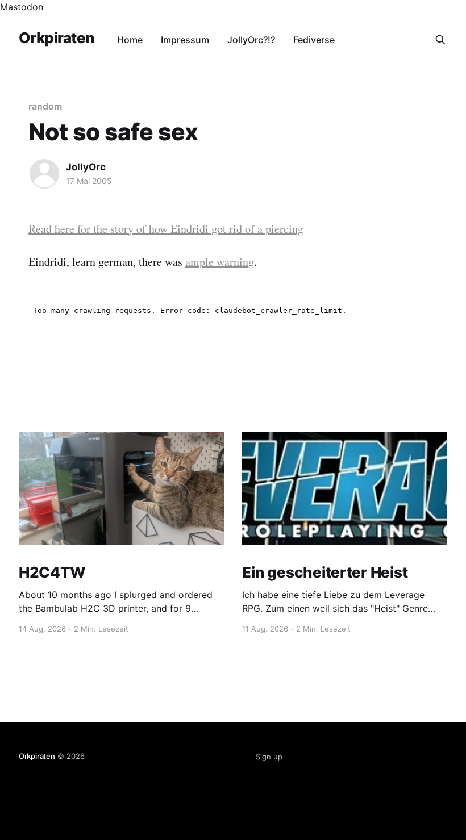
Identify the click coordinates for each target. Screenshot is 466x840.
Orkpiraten (56, 38)
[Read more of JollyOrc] (44, 174)
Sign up (269, 756)
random (45, 106)
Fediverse (314, 39)
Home (130, 39)
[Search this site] (440, 40)
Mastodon (21, 6)
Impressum (185, 39)
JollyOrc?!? (251, 39)
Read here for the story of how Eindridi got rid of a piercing (165, 228)
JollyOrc (86, 167)
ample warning (219, 261)
